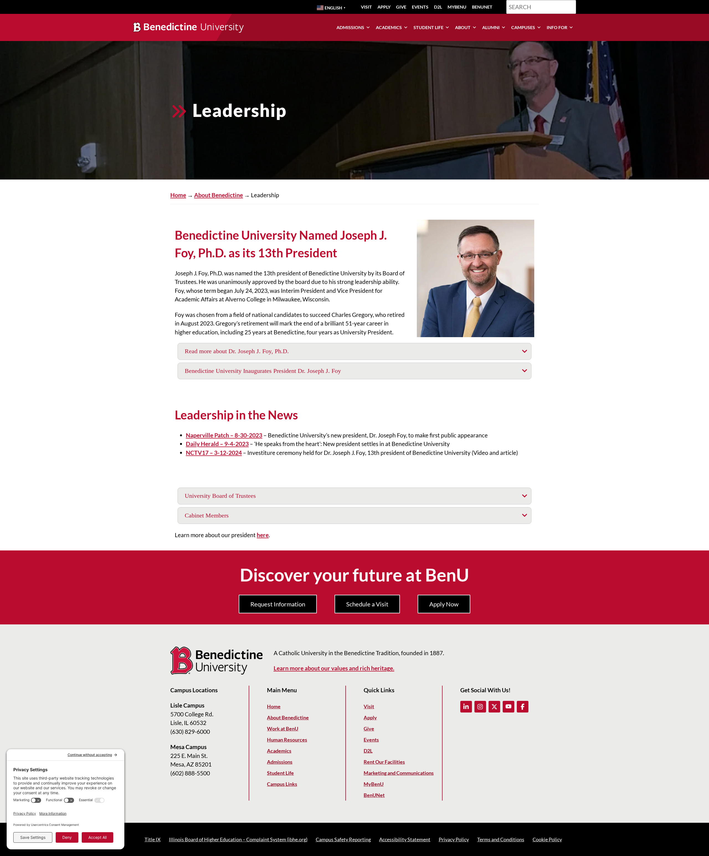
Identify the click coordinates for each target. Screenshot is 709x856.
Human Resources (287, 740)
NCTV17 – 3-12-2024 (214, 452)
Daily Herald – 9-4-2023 (217, 443)
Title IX (153, 839)
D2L (438, 6)
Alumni (491, 27)
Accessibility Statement (404, 839)
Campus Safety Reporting (343, 839)
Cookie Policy (547, 839)
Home (178, 194)
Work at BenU (282, 729)
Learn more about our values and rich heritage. (334, 668)
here (263, 534)
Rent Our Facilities (384, 762)
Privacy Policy (454, 839)
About (463, 27)
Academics (389, 27)
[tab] (354, 351)
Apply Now (444, 604)
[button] (466, 707)
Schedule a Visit (367, 604)
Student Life (428, 27)
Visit (366, 6)
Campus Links (282, 784)
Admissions (350, 27)
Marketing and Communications (399, 773)
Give (401, 6)
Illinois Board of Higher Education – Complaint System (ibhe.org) (238, 839)
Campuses (523, 27)
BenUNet (482, 6)
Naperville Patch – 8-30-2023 (224, 435)
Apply (384, 6)
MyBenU (457, 6)
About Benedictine (218, 194)
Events (420, 6)
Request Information (277, 604)
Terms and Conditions (500, 839)
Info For (557, 27)
